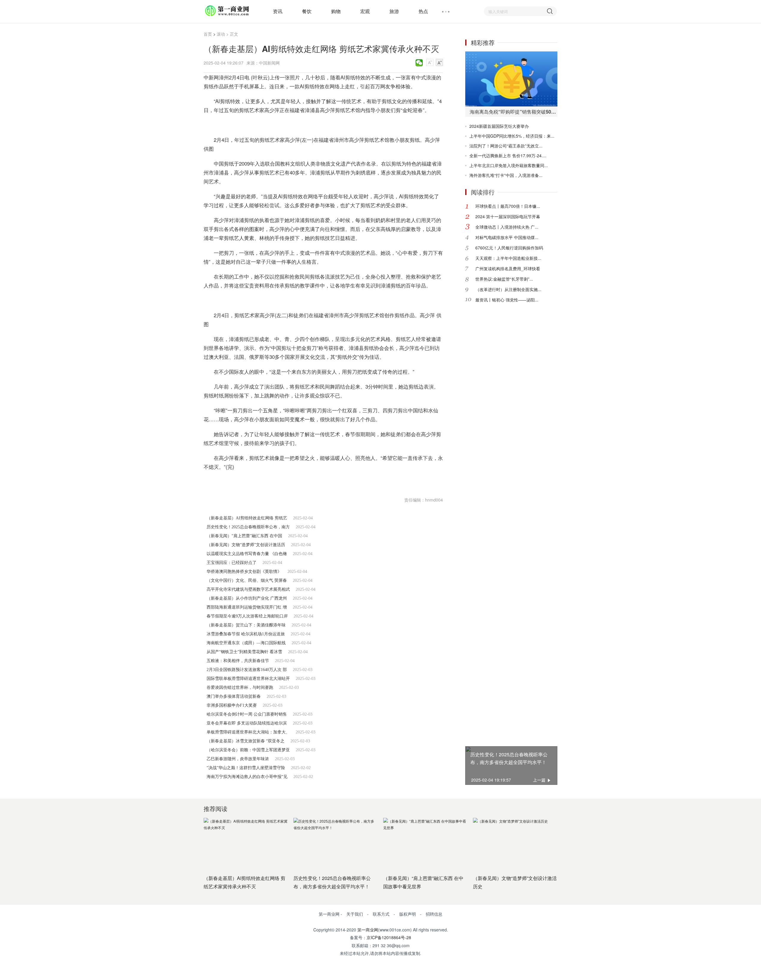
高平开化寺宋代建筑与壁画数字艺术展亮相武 (248, 589)
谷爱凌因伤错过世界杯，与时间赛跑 (240, 687)
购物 (336, 11)
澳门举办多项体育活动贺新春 (234, 696)
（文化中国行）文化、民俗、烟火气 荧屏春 (247, 580)
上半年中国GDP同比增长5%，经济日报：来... (511, 136)
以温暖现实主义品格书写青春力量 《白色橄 (247, 553)
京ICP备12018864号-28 (389, 937)
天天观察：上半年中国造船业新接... (508, 258)
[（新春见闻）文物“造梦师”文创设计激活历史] (515, 844)
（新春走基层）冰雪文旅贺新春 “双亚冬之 (245, 741)
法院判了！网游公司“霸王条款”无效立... (506, 146)
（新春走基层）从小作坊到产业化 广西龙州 (247, 598)
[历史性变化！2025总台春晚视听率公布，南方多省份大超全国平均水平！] (335, 844)
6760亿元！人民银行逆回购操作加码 (509, 248)
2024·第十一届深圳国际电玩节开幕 (507, 216)
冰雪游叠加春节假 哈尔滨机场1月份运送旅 (246, 634)
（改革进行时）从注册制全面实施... (508, 289)
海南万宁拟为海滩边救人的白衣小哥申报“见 (247, 776)
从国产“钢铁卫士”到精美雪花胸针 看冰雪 (244, 652)
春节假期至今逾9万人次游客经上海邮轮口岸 (247, 616)
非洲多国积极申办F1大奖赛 (232, 705)
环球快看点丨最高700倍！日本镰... (507, 206)
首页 (208, 34)
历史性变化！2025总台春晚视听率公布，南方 (248, 527)
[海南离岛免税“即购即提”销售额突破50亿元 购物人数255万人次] (511, 78)
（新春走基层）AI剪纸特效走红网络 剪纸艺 (247, 518)
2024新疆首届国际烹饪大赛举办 (499, 126)
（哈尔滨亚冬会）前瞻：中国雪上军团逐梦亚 (248, 750)
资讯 (277, 11)
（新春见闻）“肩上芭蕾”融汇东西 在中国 (244, 536)
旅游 (394, 11)
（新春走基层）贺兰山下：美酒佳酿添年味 (246, 625)
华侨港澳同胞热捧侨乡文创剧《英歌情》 (244, 571)
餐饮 (307, 11)
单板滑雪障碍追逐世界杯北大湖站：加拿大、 (248, 732)
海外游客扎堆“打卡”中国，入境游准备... (506, 175)
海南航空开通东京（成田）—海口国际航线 (246, 643)
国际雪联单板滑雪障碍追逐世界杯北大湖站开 (248, 678)
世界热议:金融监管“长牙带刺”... (504, 279)
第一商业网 (367, 930)
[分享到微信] (419, 62)
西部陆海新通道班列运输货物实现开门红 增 (247, 607)
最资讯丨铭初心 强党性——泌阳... (506, 300)
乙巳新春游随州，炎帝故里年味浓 (238, 759)
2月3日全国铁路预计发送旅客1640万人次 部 (247, 669)
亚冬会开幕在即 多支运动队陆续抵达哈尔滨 (247, 723)
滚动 (221, 34)
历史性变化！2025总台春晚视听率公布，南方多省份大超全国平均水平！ (509, 758)
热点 (423, 11)
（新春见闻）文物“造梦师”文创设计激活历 (246, 545)
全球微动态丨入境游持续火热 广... (506, 227)
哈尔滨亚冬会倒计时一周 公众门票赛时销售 (247, 714)
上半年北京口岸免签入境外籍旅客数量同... (508, 165)
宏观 (365, 11)
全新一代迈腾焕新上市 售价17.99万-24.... (507, 155)
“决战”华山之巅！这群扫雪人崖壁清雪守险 (246, 768)
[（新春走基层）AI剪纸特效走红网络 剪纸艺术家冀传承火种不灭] (245, 844)
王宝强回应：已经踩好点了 (232, 562)
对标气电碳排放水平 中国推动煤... (506, 237)
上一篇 (539, 780)
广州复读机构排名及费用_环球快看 (507, 268)
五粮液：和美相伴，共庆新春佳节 (238, 661)
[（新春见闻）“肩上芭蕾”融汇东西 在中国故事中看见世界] (425, 844)
